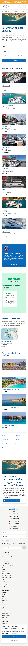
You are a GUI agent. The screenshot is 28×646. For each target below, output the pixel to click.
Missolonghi (18, 448)
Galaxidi (17, 439)
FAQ (3, 567)
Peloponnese (5, 452)
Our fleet (4, 611)
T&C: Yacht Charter (7, 578)
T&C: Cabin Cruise (6, 575)
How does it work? (7, 557)
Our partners (5, 561)
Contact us (14, 264)
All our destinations (7, 609)
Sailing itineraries (6, 613)
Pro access (5, 623)
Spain (3, 596)
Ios (16, 444)
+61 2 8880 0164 (15, 521)
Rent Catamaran (8, 11)
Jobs (3, 571)
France (3, 605)
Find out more (15, 633)
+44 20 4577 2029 (14, 516)
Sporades (17, 452)
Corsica (4, 598)
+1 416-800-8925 (14, 519)
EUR (6, 532)
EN (6, 536)
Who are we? (5, 555)
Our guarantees (6, 559)
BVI (3, 602)
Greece (23, 11)
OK (24, 548)
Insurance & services (7, 565)
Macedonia (5, 448)
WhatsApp (15, 526)
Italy (3, 607)
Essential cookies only (14, 640)
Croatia (4, 592)
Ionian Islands (5, 444)
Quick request (5, 617)
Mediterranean (17, 11)
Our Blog (4, 582)
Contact (4, 586)
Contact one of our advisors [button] (11, 501)
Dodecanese (5, 439)
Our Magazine (5, 584)
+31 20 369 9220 (14, 524)
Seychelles (4, 600)
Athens (4, 435)
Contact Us (15, 528)
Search (15, 60)
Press (3, 569)
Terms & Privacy (6, 573)
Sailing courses (6, 615)
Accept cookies (14, 636)
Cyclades (17, 435)
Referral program (6, 563)
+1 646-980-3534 (14, 514)
